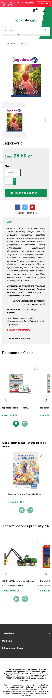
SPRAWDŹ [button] (43, 4)
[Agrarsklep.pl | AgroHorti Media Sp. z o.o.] (26, 20)
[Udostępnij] (17, 207)
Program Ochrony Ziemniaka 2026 (24, 494)
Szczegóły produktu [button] (20, 338)
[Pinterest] (32, 207)
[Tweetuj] (25, 207)
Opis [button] (9, 222)
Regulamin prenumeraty (18, 330)
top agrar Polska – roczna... (15, 408)
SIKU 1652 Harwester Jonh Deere (18, 581)
